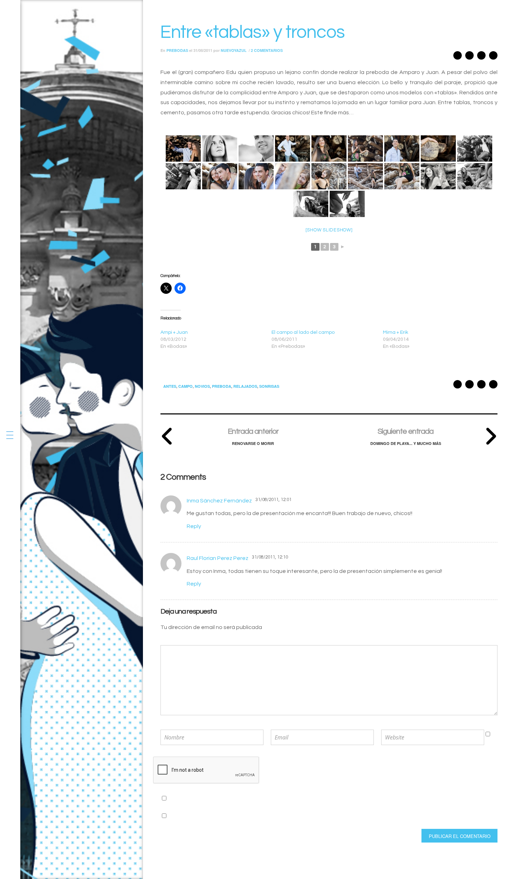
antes (169, 386)
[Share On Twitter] (481, 57)
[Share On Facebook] (493, 57)
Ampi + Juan (174, 332)
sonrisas (269, 386)
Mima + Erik (395, 332)
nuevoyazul (234, 50)
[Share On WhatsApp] (469, 57)
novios (202, 386)
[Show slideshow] (329, 230)
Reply (194, 526)
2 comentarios (267, 50)
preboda (221, 386)
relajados (245, 386)
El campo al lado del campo (303, 332)
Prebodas (177, 50)
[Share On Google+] (457, 57)
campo (185, 386)
